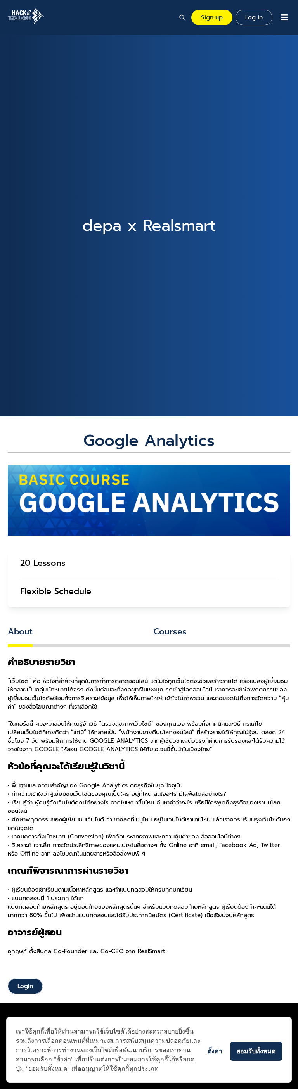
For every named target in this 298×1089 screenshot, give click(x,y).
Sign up (212, 17)
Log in (254, 17)
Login (25, 986)
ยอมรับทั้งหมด (256, 1051)
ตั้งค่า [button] (215, 1051)
